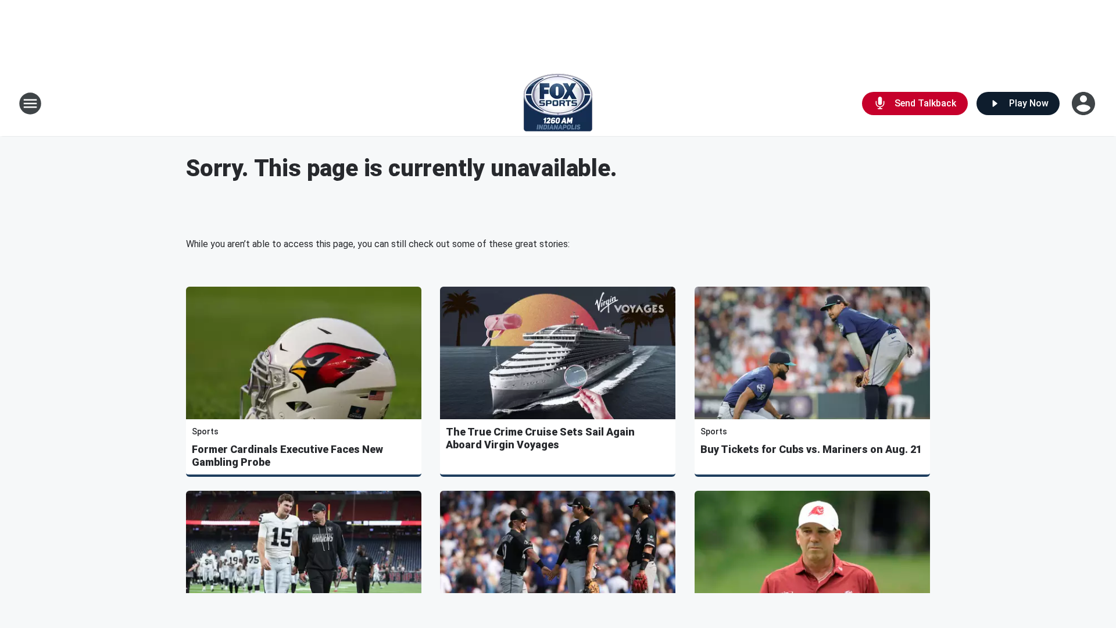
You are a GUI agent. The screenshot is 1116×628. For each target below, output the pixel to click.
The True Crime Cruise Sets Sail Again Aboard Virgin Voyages (540, 438)
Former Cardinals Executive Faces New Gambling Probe (287, 455)
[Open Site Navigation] (30, 103)
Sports (205, 431)
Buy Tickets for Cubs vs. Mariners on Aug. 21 (811, 449)
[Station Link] (558, 103)
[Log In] (1084, 103)
